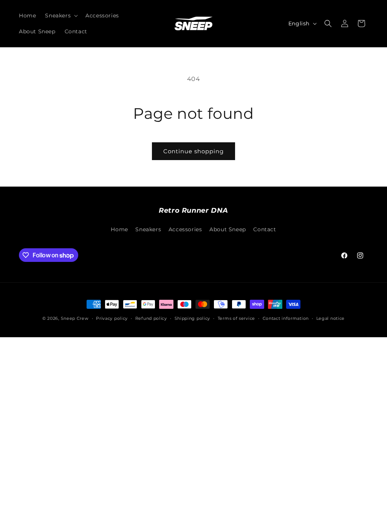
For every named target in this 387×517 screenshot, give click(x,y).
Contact (264, 229)
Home (119, 229)
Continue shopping (193, 151)
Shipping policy (193, 318)
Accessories (185, 229)
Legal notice (330, 318)
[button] (60, 15)
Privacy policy (112, 318)
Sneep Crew (75, 318)
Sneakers (148, 229)
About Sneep (227, 229)
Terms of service (236, 318)
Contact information (286, 318)
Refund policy (151, 318)
